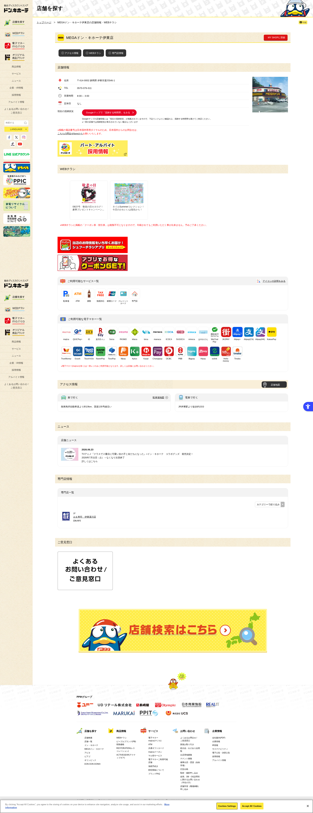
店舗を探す (173, 630)
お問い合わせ (187, 731)
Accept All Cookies (251, 806)
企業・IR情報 (16, 87)
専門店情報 (117, 53)
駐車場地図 (158, 397)
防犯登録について (156, 770)
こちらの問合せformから (70, 133)
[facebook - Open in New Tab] (9, 138)
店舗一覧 (88, 741)
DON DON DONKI (92, 764)
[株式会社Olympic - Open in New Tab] (165, 706)
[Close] (307, 806)
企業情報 (217, 731)
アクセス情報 (71, 53)
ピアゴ (87, 756)
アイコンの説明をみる (274, 281)
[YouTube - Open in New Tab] (20, 145)
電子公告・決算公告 (221, 753)
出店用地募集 (186, 755)
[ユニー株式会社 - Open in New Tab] (85, 706)
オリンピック (90, 760)
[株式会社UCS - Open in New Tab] (177, 715)
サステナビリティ (220, 749)
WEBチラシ (95, 53)
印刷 (304, 22)
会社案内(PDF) (218, 738)
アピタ (87, 753)
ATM (150, 744)
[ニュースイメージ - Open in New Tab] (69, 459)
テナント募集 (186, 758)
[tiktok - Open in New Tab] (13, 145)
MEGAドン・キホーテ (94, 749)
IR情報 (215, 745)
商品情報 (16, 66)
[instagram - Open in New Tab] (24, 138)
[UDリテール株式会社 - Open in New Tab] (114, 706)
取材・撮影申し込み (189, 773)
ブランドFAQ (154, 774)
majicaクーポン (155, 752)
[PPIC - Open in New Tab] (16, 184)
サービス (16, 73)
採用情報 (16, 95)
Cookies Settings (227, 806)
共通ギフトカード (156, 748)
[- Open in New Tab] (93, 251)
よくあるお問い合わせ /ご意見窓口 (16, 111)
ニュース (16, 80)
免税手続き (153, 766)
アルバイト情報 (16, 102)
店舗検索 (88, 738)
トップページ (44, 22)
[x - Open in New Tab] (16, 138)
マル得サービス (155, 756)
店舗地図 (275, 384)
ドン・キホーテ (91, 745)
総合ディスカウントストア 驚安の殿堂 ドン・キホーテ (16, 8)
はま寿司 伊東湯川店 (84, 517)
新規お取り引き (187, 744)
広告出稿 (184, 769)
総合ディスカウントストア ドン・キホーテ (16, 284)
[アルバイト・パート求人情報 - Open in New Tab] (93, 148)
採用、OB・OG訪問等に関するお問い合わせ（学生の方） (190, 780)
